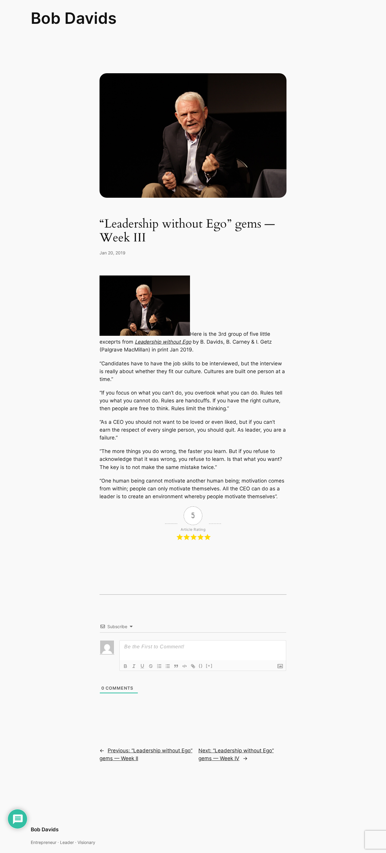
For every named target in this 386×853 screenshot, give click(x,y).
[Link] (193, 666)
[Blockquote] (176, 666)
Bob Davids (74, 18)
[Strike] (151, 666)
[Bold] (125, 666)
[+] (209, 665)
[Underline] (142, 666)
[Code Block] (184, 666)
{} (201, 665)
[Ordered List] (159, 666)
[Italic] (134, 666)
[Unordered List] (167, 666)
